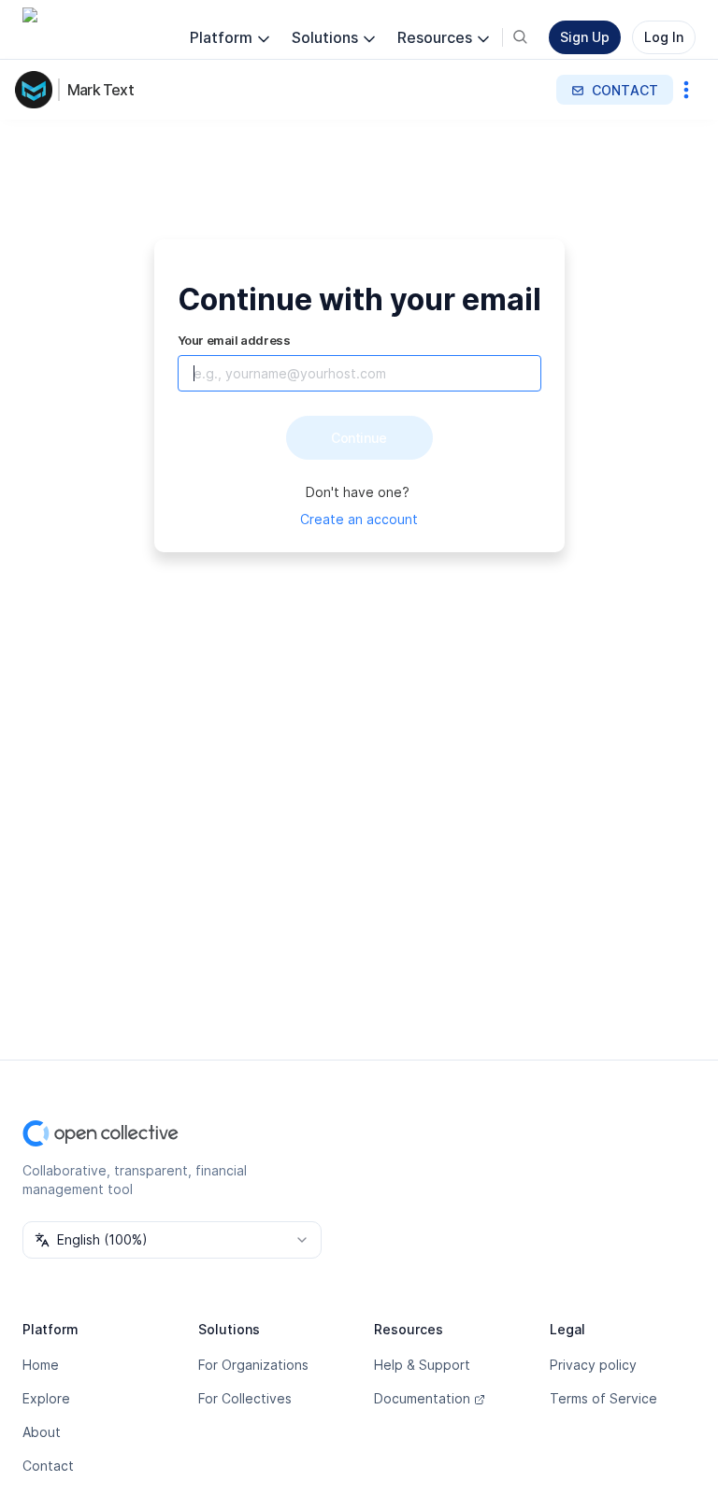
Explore (46, 1398)
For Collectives (245, 1398)
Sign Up (585, 37)
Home (40, 1365)
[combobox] (172, 1240)
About (41, 1432)
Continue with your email (359, 299)
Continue (359, 438)
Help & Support (422, 1365)
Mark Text (100, 89)
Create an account (359, 519)
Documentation (422, 1398)
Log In (663, 37)
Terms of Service (603, 1398)
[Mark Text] (37, 89)
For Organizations (253, 1365)
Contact (48, 1466)
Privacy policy (593, 1365)
